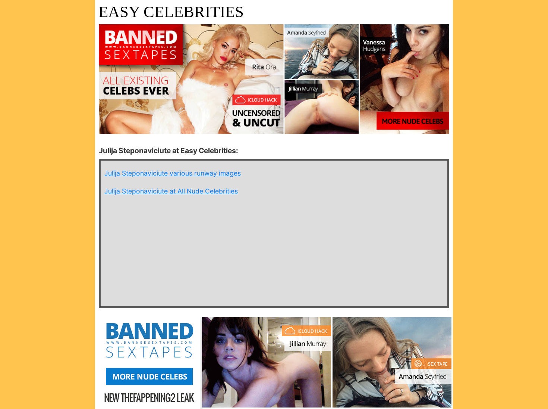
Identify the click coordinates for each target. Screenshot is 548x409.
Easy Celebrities (171, 12)
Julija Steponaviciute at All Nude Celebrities (171, 191)
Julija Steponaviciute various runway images (172, 173)
